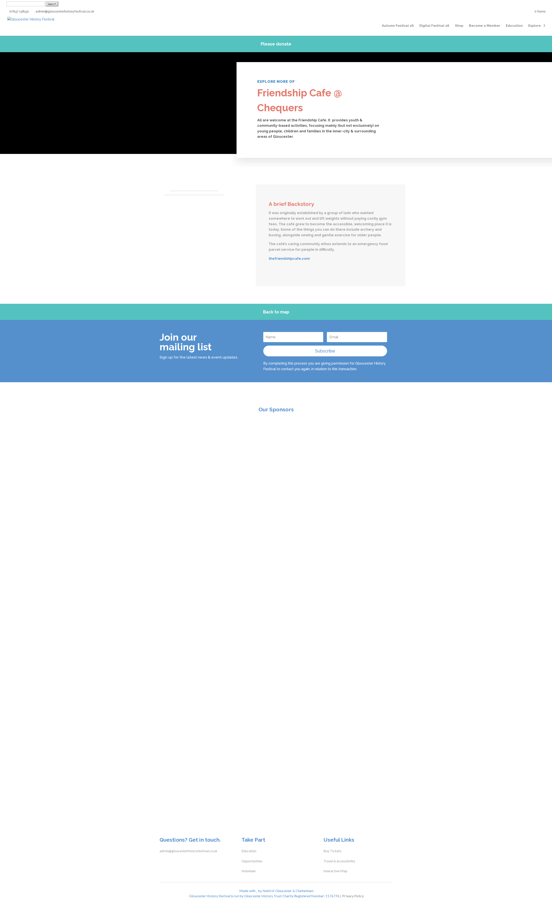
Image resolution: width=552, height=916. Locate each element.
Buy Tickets (332, 851)
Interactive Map (335, 871)
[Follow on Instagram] (177, 861)
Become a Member (484, 26)
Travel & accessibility (339, 861)
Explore (534, 26)
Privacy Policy (353, 896)
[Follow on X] (169, 861)
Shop (459, 26)
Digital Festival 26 (434, 26)
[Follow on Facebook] (160, 861)
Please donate (276, 44)
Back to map (276, 312)
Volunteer (249, 871)
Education (514, 26)
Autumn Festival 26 (398, 26)
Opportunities (252, 861)
